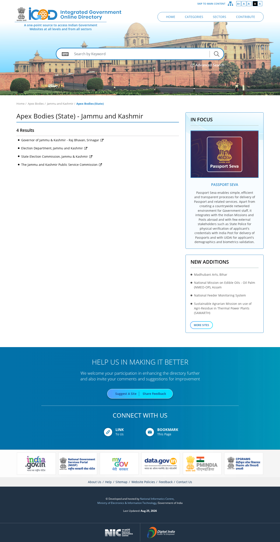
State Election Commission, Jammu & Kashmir (55, 156)
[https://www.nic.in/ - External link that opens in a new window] (119, 532)
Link (120, 429)
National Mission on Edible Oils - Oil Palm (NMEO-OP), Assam (224, 285)
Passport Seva (224, 184)
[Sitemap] (230, 4)
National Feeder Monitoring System (220, 295)
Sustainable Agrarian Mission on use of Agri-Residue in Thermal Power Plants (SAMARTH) (223, 308)
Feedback (166, 482)
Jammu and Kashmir (60, 104)
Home (20, 104)
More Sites (201, 325)
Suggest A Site (125, 394)
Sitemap (122, 482)
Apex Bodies (36, 104)
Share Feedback (154, 394)
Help (108, 482)
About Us (94, 482)
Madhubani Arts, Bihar (210, 274)
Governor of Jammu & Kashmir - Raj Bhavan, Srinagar (60, 140)
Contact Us (184, 482)
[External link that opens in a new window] (224, 154)
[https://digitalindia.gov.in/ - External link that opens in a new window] (161, 532)
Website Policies (143, 482)
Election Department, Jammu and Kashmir (52, 148)
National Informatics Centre (157, 498)
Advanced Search (209, 65)
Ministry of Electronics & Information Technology (126, 503)
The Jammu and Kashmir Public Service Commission (59, 164)
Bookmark (167, 429)
